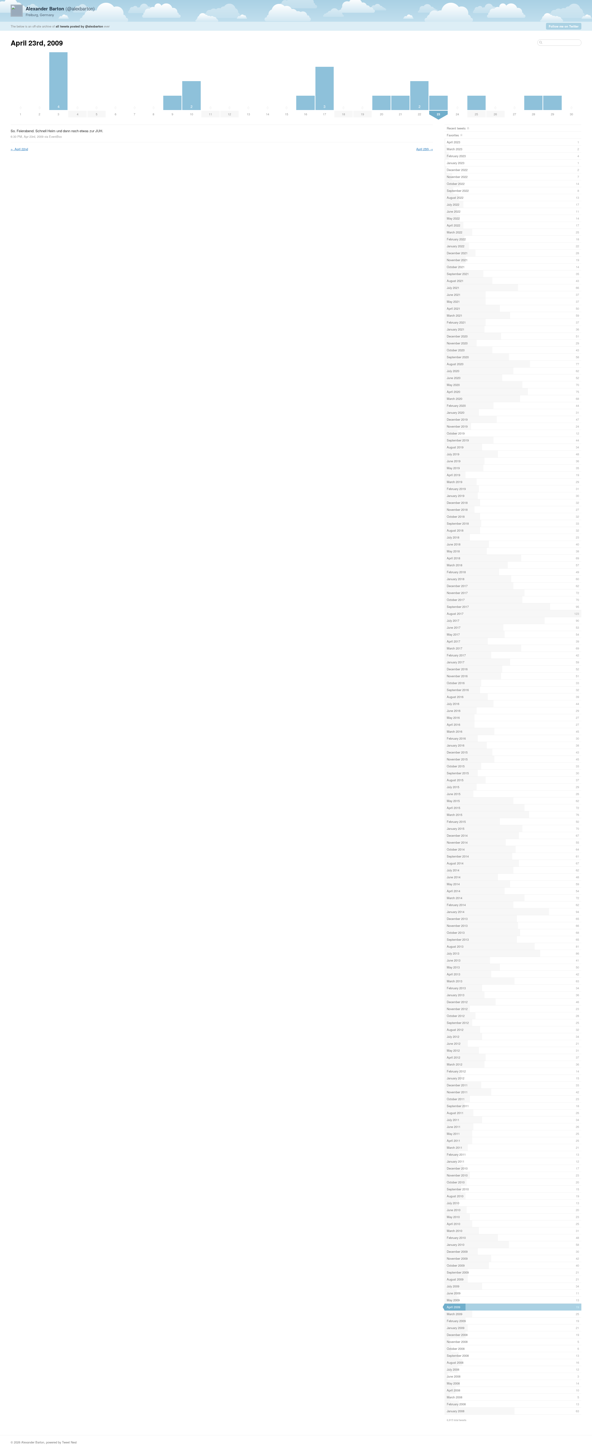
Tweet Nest (69, 1442)
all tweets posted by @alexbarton (79, 26)
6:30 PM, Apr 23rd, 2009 (27, 136)
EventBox (55, 136)
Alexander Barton (32, 1442)
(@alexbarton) (60, 8)
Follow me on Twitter (564, 26)
